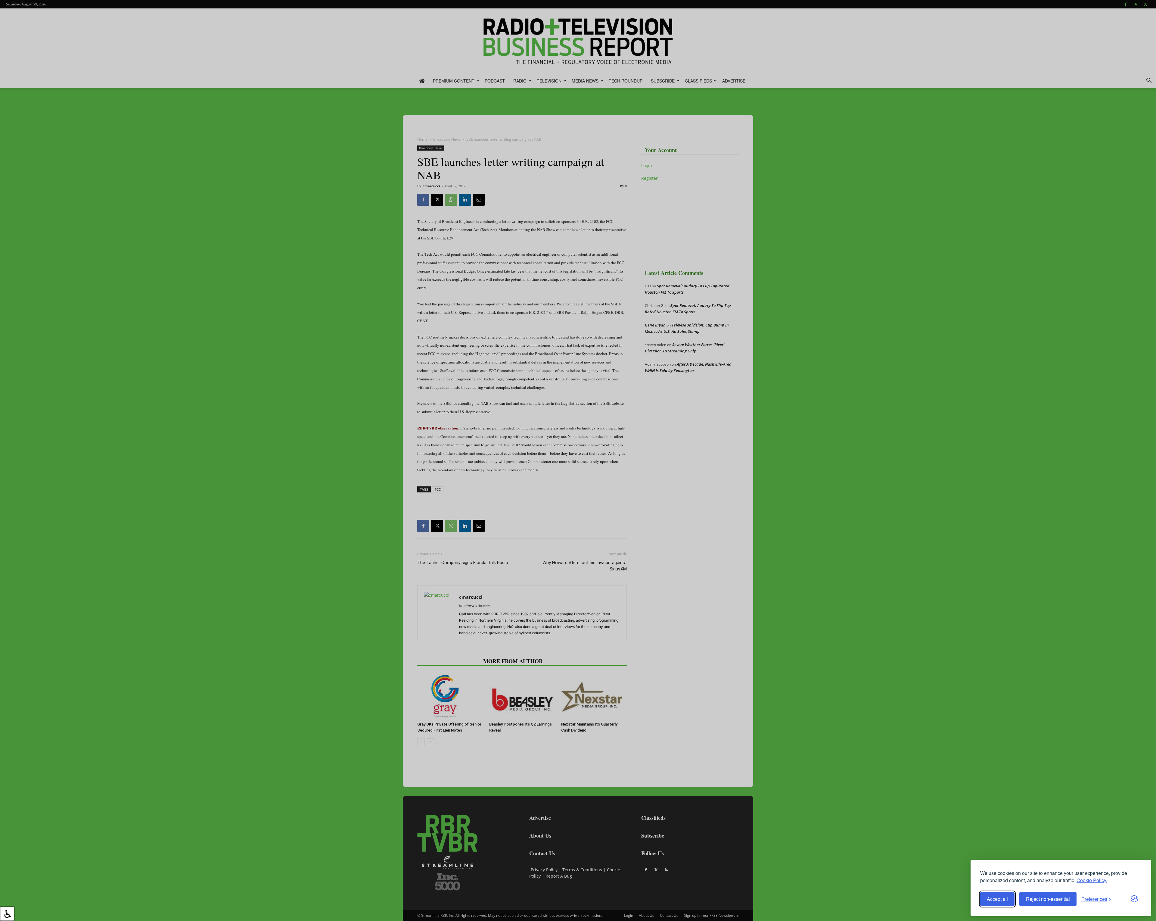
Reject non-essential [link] (1048, 898)
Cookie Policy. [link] (1092, 880)
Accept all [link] (997, 898)
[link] (7, 914)
